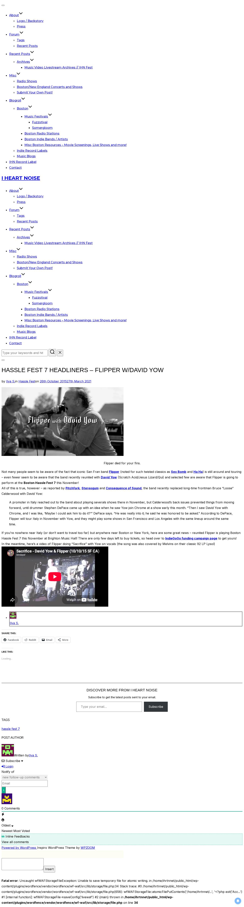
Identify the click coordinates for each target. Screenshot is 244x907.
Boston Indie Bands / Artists (46, 139)
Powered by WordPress (19, 848)
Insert (49, 869)
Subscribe (155, 707)
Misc (12, 75)
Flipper (114, 472)
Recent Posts (27, 46)
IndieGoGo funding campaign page (191, 538)
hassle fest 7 (11, 729)
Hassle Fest (26, 381)
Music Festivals (36, 116)
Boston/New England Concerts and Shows (50, 87)
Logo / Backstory (30, 21)
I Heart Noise (21, 178)
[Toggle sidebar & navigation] (3, 360)
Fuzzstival (39, 122)
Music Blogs (26, 156)
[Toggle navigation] (3, 5)
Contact (15, 167)
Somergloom (42, 128)
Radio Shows (27, 81)
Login (9, 766)
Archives (23, 62)
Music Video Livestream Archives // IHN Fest (58, 67)
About (14, 15)
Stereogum (90, 488)
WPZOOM (88, 848)
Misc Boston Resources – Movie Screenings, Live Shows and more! (75, 145)
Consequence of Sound (123, 488)
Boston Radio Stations (41, 133)
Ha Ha (198, 472)
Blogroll (15, 100)
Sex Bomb (178, 472)
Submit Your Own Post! (35, 92)
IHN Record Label (22, 162)
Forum (14, 34)
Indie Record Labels (32, 150)
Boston (22, 108)
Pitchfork (73, 488)
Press (21, 26)
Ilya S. (10, 381)
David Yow (109, 477)
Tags (21, 40)
